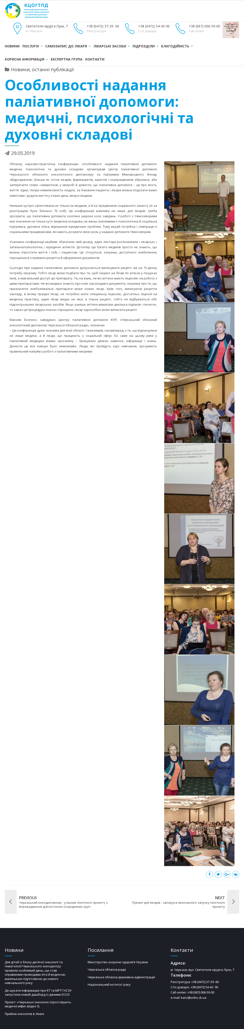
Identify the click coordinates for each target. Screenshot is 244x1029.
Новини (12, 46)
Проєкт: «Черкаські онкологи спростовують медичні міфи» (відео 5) (38, 1004)
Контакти (94, 59)
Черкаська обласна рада (107, 969)
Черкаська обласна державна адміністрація (121, 977)
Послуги (30, 46)
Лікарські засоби (109, 46)
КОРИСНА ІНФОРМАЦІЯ (24, 59)
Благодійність (175, 46)
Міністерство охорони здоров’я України (118, 962)
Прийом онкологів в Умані (24, 1014)
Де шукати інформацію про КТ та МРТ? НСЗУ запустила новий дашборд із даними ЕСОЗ (38, 992)
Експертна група (66, 59)
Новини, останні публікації (42, 69)
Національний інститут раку (109, 984)
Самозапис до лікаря (66, 46)
